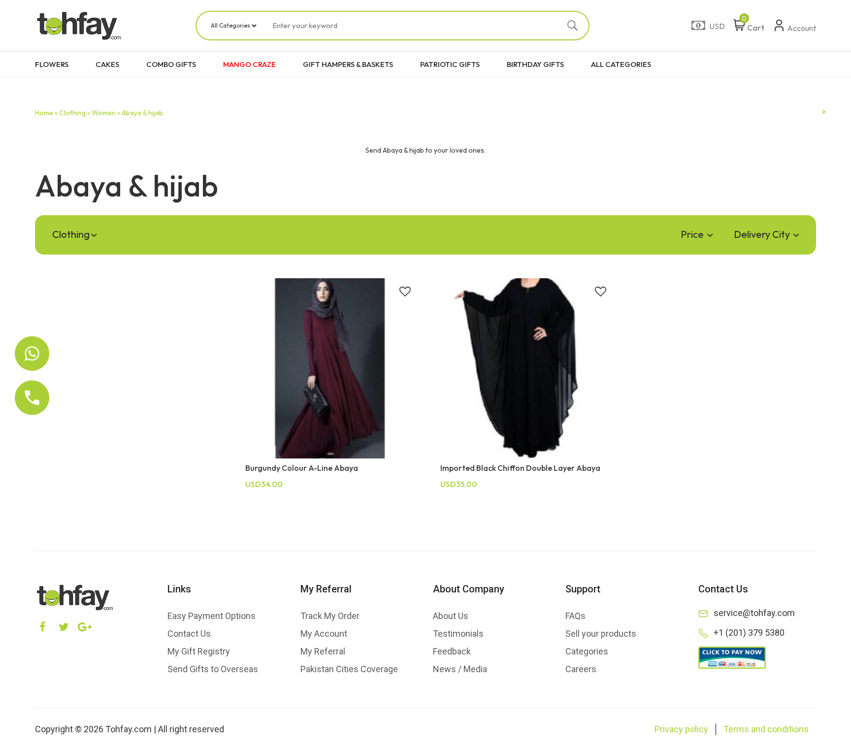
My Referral (322, 651)
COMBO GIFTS (171, 64)
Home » (46, 112)
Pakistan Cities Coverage (349, 669)
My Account (323, 633)
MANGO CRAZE (249, 64)
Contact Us (189, 633)
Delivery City (763, 234)
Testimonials (458, 633)
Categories (586, 651)
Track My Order (330, 616)
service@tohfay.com (754, 613)
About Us (450, 616)
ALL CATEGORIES (621, 64)
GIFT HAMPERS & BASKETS (348, 64)
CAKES (107, 64)
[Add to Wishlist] (405, 292)
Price (693, 234)
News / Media (460, 669)
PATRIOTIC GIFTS (450, 64)
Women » (106, 112)
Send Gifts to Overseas (212, 669)
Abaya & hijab (142, 112)
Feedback (452, 651)
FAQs (575, 616)
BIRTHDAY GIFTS (535, 64)
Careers (580, 669)
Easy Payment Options (211, 616)
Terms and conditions (766, 729)
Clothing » (74, 112)
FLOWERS (51, 64)
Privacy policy (681, 729)
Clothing (71, 234)
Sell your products (600, 633)
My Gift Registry (198, 651)
